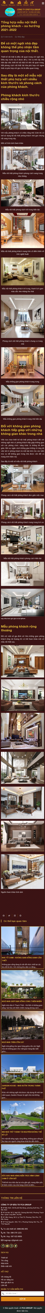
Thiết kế (4, 1258)
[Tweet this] (9, 916)
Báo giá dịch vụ (7, 1282)
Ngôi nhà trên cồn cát (13, 1042)
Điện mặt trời (6, 1266)
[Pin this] (20, 916)
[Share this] (4, 916)
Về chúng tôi (6, 1277)
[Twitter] (15, 1247)
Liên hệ (4, 1285)
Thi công (4, 1261)
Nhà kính (4, 1263)
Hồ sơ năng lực (7, 1280)
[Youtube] (7, 1247)
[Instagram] (11, 1247)
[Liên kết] (4, 2)
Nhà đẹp (21, 37)
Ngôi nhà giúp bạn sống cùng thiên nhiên (22, 1001)
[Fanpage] (3, 1247)
